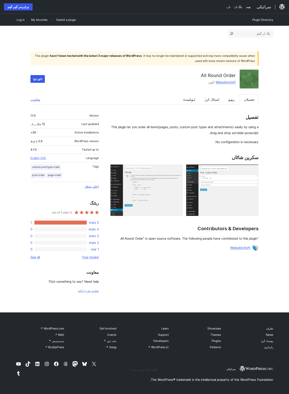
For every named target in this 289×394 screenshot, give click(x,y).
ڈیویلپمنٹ (189, 99)
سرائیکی (231, 369)
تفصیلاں (249, 99)
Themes (215, 334)
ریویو (231, 99)
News (269, 334)
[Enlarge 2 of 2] (177, 170)
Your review (90, 257)
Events (112, 334)
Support (163, 334)
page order (54, 175)
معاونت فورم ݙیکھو (88, 291)
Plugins (216, 340)
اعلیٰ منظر (92, 186)
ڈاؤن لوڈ (37, 79)
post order (38, 175)
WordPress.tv (158, 347)
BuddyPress (54, 347)
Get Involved (107, 328)
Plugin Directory (262, 19)
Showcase (214, 328)
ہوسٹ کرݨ (267, 340)
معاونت (35, 99)
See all (35, 257)
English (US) (38, 158)
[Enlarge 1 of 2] (253, 170)
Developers (161, 340)
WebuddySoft (226, 82)
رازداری (268, 347)
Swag (111, 347)
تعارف (269, 328)
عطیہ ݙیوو (110, 340)
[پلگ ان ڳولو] (232, 34)
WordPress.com (52, 328)
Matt (59, 334)
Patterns (215, 347)
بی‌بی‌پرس (56, 340)
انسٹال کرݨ (211, 99)
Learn (165, 328)
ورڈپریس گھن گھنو (18, 6)
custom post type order (46, 167)
